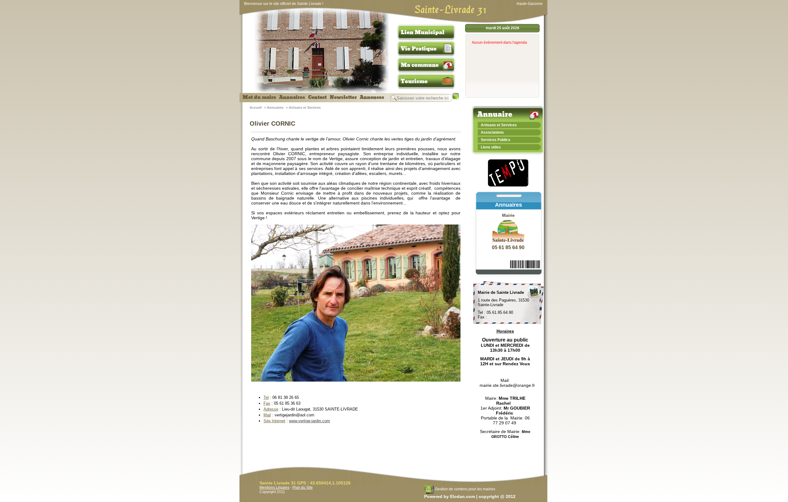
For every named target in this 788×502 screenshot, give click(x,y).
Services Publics (495, 140)
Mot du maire (259, 97)
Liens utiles (491, 147)
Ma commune (420, 65)
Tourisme (414, 81)
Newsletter (343, 97)
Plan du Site (302, 487)
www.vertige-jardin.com (309, 421)
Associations (492, 132)
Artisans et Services (305, 107)
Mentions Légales (274, 487)
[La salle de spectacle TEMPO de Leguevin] (508, 186)
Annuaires (292, 97)
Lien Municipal (422, 32)
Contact (317, 97)
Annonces (372, 97)
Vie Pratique (418, 48)
